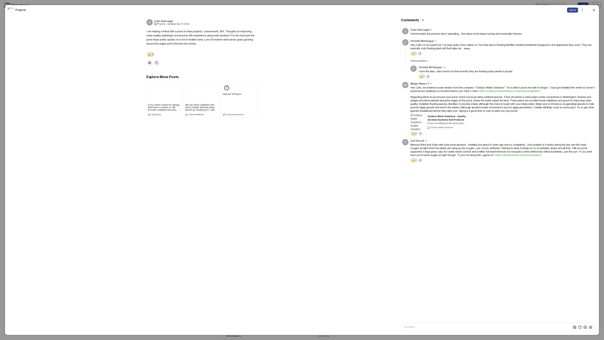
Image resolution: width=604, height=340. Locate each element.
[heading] (161, 114)
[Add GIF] (585, 327)
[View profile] (149, 114)
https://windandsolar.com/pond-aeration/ (518, 155)
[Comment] (156, 63)
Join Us (572, 10)
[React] (150, 63)
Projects (161, 24)
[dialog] (302, 170)
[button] (150, 54)
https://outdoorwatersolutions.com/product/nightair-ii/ (509, 91)
